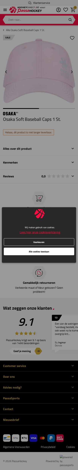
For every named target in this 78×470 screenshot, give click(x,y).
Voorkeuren (38, 242)
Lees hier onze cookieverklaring (40, 232)
